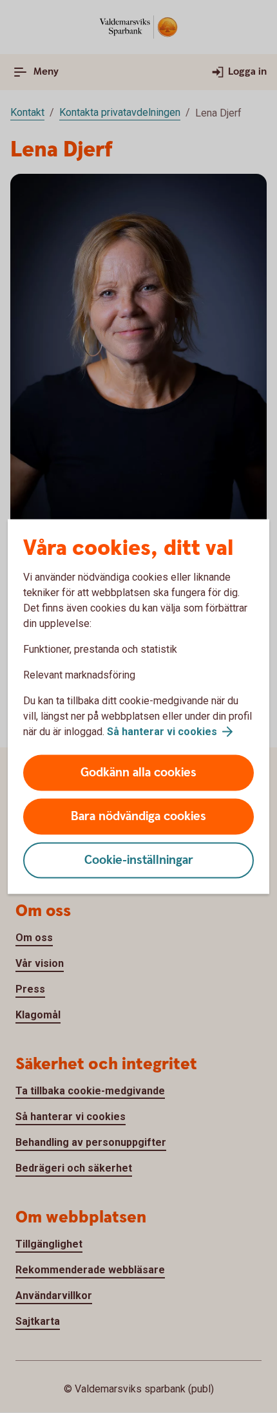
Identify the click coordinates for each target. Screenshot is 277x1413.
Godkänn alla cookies (138, 773)
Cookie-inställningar (138, 860)
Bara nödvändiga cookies (138, 817)
